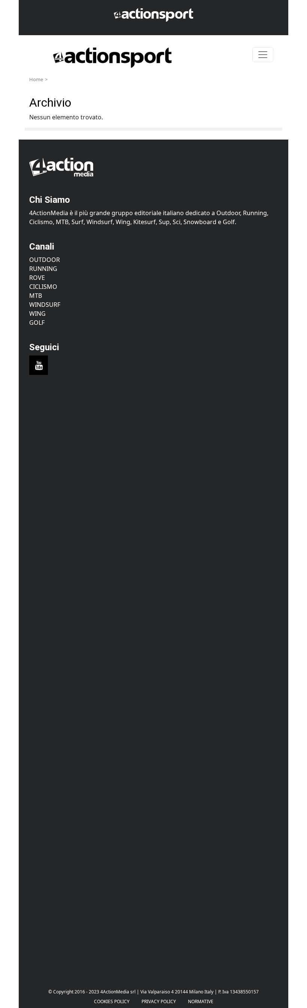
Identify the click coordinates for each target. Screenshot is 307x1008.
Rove (37, 278)
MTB (35, 295)
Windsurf (44, 304)
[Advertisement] (153, 454)
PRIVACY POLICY (159, 1001)
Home (36, 79)
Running (43, 269)
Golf (37, 322)
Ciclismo (43, 286)
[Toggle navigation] (262, 54)
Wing (37, 313)
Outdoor (44, 260)
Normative (200, 1001)
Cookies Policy (112, 1001)
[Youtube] (38, 365)
